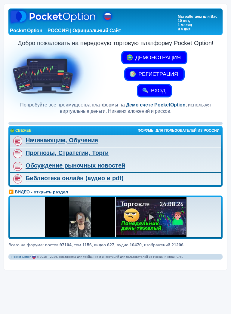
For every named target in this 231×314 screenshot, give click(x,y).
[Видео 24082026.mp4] (80, 217)
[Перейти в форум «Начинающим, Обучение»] (17, 141)
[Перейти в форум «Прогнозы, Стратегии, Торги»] (17, 153)
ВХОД (157, 91)
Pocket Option (21, 256)
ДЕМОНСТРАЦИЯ (157, 57)
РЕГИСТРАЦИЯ (157, 74)
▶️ (38, 191)
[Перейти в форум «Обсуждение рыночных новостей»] (17, 166)
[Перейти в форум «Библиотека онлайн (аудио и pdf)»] (17, 178)
